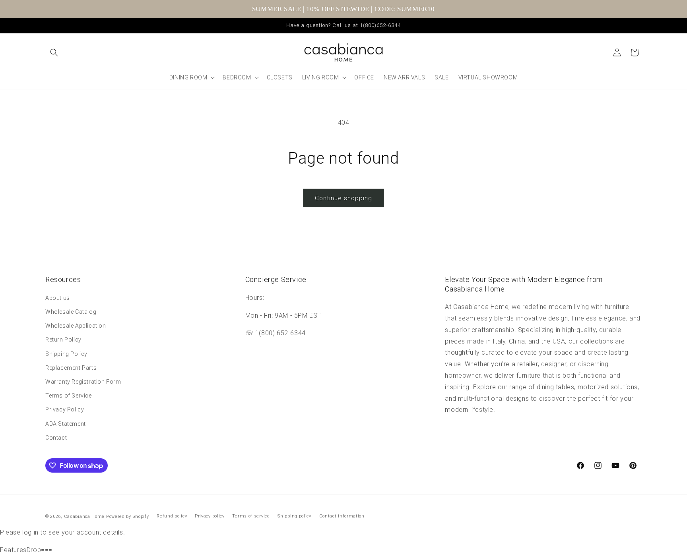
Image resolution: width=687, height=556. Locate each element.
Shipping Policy (66, 354)
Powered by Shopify (127, 516)
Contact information (342, 516)
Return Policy (63, 339)
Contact (56, 437)
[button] (54, 52)
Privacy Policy (64, 409)
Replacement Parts (71, 368)
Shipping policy (294, 516)
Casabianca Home (84, 516)
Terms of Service (68, 395)
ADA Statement (65, 424)
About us (57, 298)
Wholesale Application (75, 325)
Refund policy (172, 516)
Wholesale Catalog (70, 312)
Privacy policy (210, 516)
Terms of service (251, 516)
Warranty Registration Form (83, 381)
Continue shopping (343, 198)
